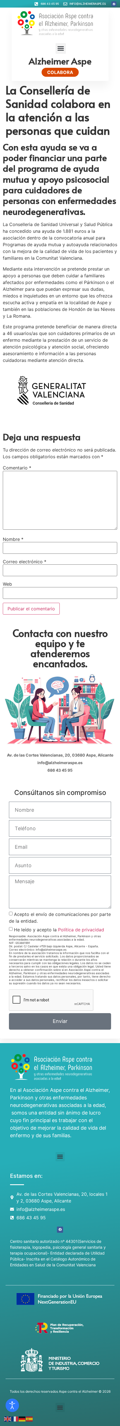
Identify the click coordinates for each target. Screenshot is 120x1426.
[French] (15, 1418)
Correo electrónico (24, 561)
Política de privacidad (81, 929)
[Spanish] (29, 1418)
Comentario (17, 468)
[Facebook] (113, 3)
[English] (7, 1418)
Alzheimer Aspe (60, 61)
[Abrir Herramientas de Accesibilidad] (12, 1405)
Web (7, 584)
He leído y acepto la (59, 929)
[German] (22, 1418)
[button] (61, 48)
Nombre (13, 539)
